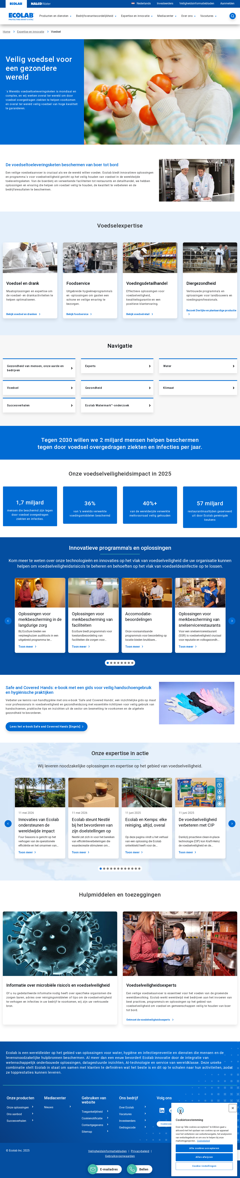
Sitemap (87, 1131)
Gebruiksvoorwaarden (120, 1156)
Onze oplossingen (18, 1107)
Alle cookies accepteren (204, 1148)
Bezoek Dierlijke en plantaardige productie (211, 310)
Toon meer (25, 646)
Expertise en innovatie (30, 31)
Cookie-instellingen (204, 1166)
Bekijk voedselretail (138, 314)
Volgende (231, 620)
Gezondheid (93, 388)
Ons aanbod (14, 1114)
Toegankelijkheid (92, 1111)
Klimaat (168, 388)
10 (132, 869)
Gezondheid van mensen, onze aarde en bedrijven (35, 368)
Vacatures (125, 1114)
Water (167, 366)
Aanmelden (227, 3)
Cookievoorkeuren (170, 1124)
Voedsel (13, 388)
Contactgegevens (92, 1125)
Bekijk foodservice (77, 314)
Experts (90, 366)
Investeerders (165, 3)
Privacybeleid (140, 1151)
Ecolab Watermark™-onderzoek (107, 405)
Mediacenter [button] (165, 16)
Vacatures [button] (206, 16)
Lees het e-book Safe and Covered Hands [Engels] (45, 726)
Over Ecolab (126, 1107)
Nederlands (144, 3)
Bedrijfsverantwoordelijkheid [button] (94, 16)
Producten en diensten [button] (53, 16)
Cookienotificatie (92, 1118)
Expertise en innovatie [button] (135, 16)
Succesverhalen (18, 405)
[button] (71, 16)
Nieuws (48, 1107)
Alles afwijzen (204, 1157)
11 (136, 869)
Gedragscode (127, 1127)
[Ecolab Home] (21, 17)
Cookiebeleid (203, 1141)
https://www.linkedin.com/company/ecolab (162, 1110)
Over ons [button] (187, 16)
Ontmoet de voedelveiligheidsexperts (148, 1019)
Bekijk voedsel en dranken (21, 314)
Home (6, 31)
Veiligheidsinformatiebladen (196, 3)
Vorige (8, 620)
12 (139, 869)
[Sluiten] (233, 1108)
